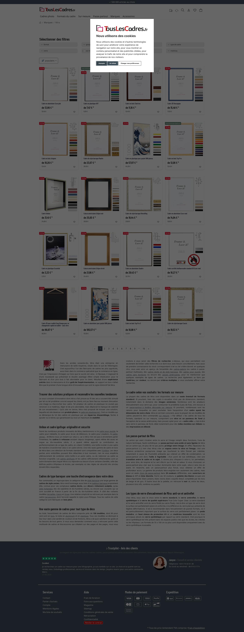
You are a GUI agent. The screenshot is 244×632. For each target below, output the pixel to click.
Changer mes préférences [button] (130, 63)
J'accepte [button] (101, 63)
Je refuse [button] (112, 63)
